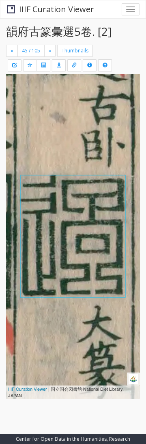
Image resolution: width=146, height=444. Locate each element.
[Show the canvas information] (74, 65)
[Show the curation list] (43, 65)
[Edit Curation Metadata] (14, 65)
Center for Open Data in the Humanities (61, 438)
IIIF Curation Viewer (56, 9)
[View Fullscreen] (17, 115)
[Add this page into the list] (30, 65)
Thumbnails (75, 50)
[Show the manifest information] (90, 65)
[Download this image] (59, 65)
